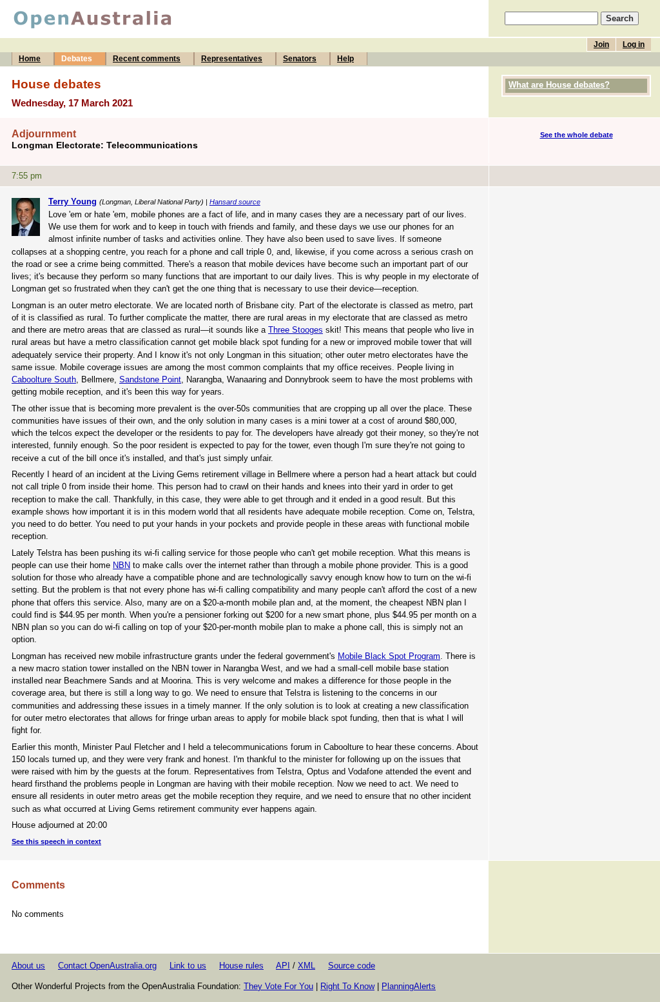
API (283, 965)
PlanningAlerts (409, 986)
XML (306, 965)
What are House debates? (559, 85)
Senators (299, 58)
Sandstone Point (150, 379)
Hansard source (234, 202)
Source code (351, 965)
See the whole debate (576, 135)
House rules (241, 965)
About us (28, 965)
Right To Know (347, 986)
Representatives (231, 58)
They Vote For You (278, 986)
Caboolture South (44, 379)
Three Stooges (295, 330)
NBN (121, 565)
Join (601, 44)
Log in (634, 44)
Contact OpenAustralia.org (107, 965)
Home (30, 58)
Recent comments (146, 58)
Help (345, 58)
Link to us (188, 965)
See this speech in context (56, 841)
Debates (76, 58)
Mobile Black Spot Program (389, 656)
